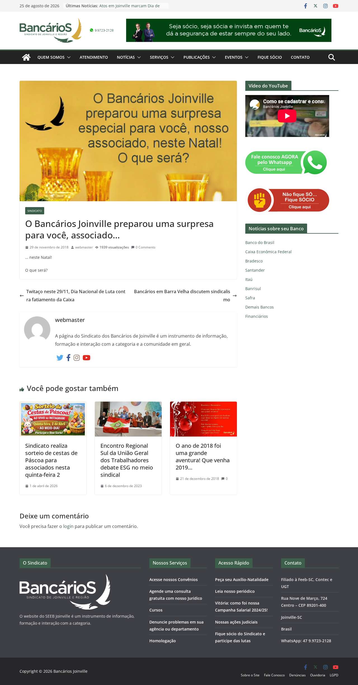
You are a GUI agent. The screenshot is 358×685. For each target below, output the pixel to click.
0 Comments (146, 247)
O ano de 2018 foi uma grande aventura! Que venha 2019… (203, 456)
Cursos (155, 610)
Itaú (249, 279)
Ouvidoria (317, 675)
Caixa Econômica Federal (268, 251)
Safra (250, 297)
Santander (255, 270)
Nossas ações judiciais (236, 622)
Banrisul (253, 288)
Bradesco (254, 261)
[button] (68, 57)
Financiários (256, 316)
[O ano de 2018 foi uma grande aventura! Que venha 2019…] (203, 405)
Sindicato (34, 211)
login (68, 526)
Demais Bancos (259, 307)
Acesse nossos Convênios (173, 579)
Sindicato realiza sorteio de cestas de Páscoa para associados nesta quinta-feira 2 (51, 460)
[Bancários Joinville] (26, 57)
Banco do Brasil (259, 242)
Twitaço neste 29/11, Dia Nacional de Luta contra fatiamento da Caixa (75, 295)
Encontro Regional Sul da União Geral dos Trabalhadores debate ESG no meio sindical (126, 460)
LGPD (334, 675)
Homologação (162, 640)
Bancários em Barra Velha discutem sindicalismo (182, 295)
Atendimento (94, 57)
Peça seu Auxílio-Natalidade (241, 579)
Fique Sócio (270, 57)
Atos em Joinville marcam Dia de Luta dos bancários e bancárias (129, 8)
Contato (300, 57)
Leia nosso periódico (235, 591)
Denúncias (297, 675)
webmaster (84, 247)
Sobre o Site (250, 675)
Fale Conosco (274, 675)
